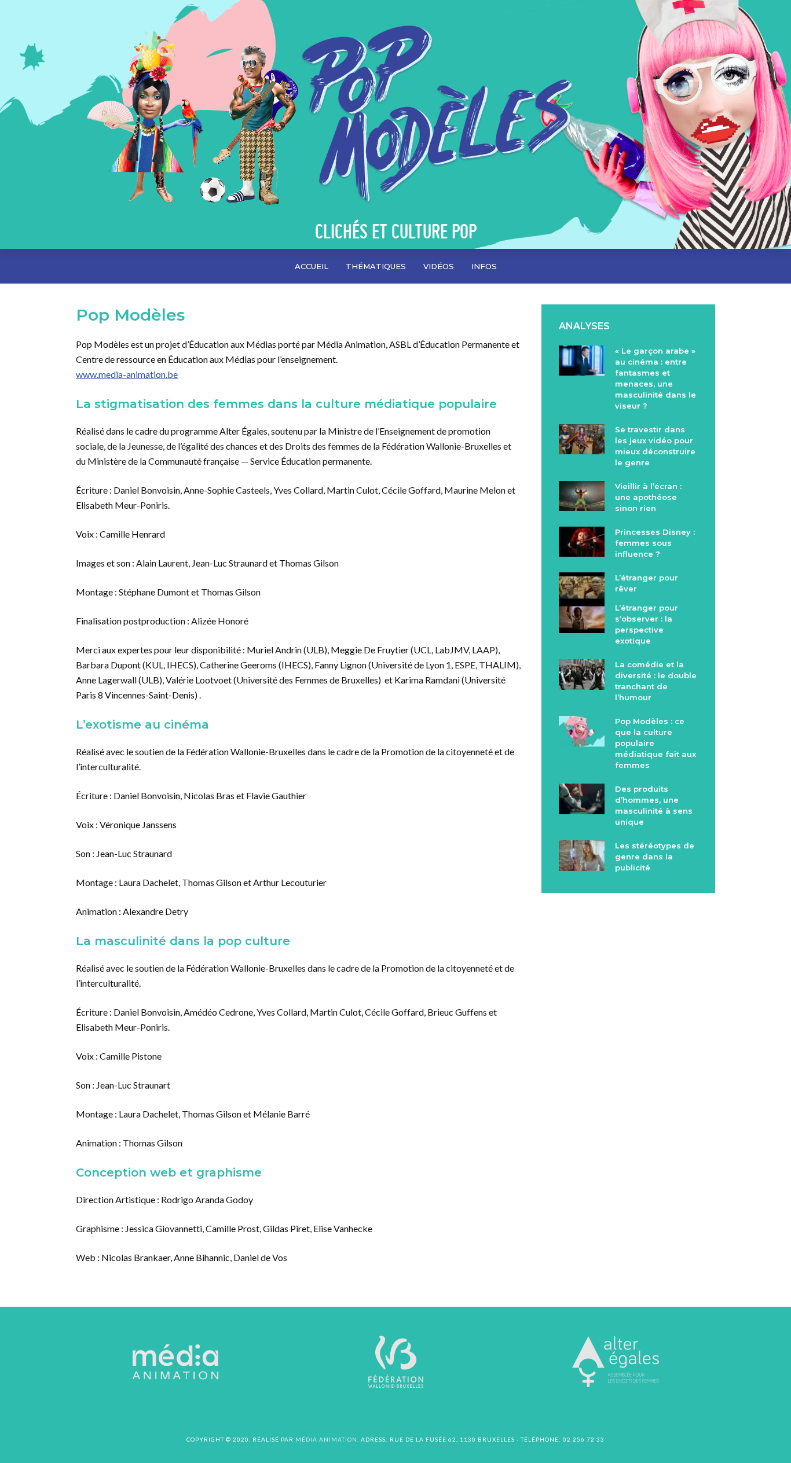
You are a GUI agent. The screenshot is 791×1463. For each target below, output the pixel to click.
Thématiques (376, 266)
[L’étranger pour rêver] (582, 587)
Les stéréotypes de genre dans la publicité (654, 856)
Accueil (311, 266)
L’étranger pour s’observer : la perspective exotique (646, 624)
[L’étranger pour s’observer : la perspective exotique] (582, 617)
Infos (484, 266)
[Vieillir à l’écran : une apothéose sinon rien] (582, 496)
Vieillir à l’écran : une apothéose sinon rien (648, 497)
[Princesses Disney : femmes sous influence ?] (582, 542)
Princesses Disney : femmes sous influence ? (655, 542)
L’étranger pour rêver (646, 583)
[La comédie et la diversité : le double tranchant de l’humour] (582, 674)
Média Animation (326, 1439)
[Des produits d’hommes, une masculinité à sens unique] (582, 799)
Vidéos (438, 266)
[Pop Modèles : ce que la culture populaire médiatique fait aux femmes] (582, 731)
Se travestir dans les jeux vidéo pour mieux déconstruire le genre (655, 446)
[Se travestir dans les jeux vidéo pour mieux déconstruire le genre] (582, 439)
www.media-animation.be (127, 374)
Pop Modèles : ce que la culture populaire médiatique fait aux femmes (655, 743)
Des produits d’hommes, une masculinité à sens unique (654, 805)
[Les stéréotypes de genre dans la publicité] (582, 855)
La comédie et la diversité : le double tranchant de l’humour (656, 681)
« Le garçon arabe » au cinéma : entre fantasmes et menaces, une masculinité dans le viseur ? (655, 378)
